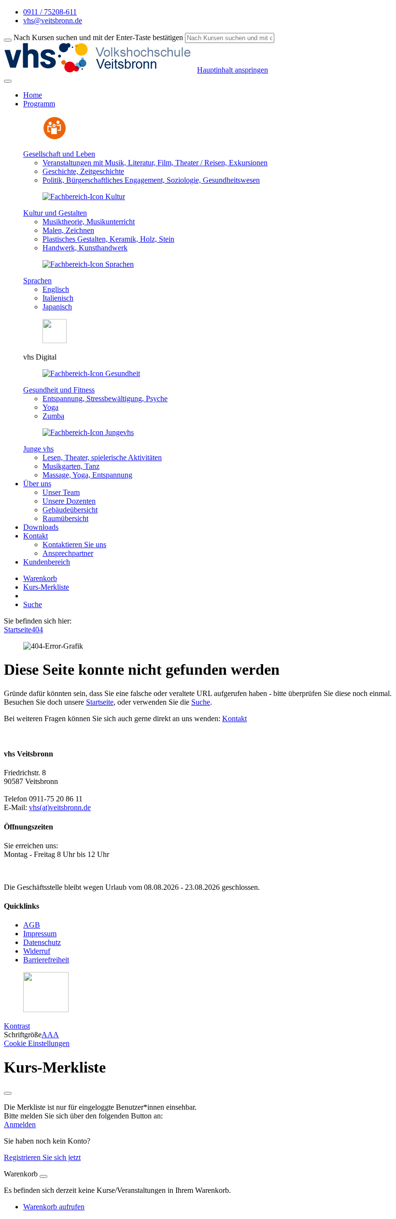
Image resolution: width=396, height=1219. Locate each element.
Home (32, 95)
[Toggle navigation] (8, 81)
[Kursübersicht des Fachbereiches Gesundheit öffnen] (91, 373)
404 (37, 629)
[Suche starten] (8, 40)
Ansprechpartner (67, 553)
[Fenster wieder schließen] (8, 1093)
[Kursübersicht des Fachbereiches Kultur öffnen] (83, 196)
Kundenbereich (46, 562)
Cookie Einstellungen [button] (37, 1043)
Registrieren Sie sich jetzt (42, 1157)
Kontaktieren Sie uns (74, 544)
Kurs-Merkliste (46, 587)
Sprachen (37, 280)
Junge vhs (38, 449)
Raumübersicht (65, 518)
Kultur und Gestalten (55, 213)
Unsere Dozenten (69, 501)
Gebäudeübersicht (70, 510)
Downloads (40, 527)
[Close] (43, 1176)
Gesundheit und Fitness (59, 390)
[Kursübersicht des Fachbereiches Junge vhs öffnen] (88, 432)
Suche (32, 604)
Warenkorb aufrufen (54, 1207)
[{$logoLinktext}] (100, 70)
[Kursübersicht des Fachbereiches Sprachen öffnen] (88, 264)
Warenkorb (40, 578)
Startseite (17, 629)
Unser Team (61, 492)
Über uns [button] (37, 483)
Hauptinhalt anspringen (232, 70)
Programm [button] (39, 104)
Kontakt (234, 718)
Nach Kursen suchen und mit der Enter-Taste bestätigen (98, 37)
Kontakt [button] (35, 536)
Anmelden (20, 1124)
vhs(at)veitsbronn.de (60, 807)
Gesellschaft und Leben (59, 154)
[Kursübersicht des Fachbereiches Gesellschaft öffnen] (54, 137)
